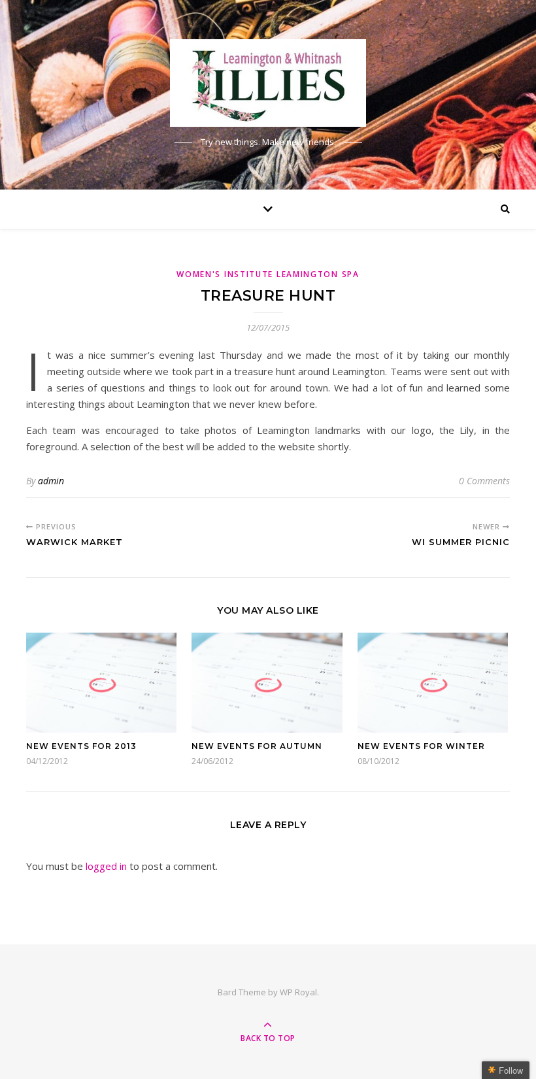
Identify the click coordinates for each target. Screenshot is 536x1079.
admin (51, 480)
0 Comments (484, 480)
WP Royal (298, 992)
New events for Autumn (257, 746)
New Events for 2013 (81, 746)
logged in (106, 865)
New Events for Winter (421, 746)
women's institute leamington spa (267, 274)
